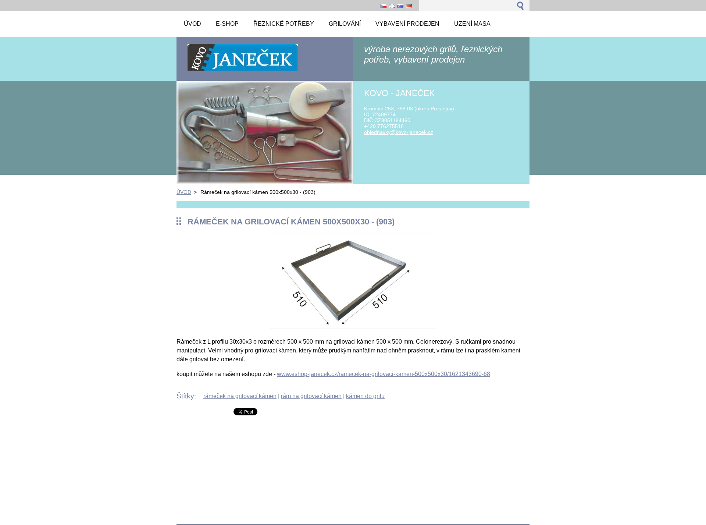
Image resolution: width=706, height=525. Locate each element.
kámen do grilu (365, 396)
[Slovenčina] (400, 6)
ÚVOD (183, 192)
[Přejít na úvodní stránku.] (243, 70)
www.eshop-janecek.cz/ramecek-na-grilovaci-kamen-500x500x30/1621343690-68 (383, 374)
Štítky (185, 396)
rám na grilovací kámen (311, 396)
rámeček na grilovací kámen (240, 396)
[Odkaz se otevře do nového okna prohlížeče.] (353, 327)
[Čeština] (383, 6)
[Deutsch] (409, 6)
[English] (392, 6)
